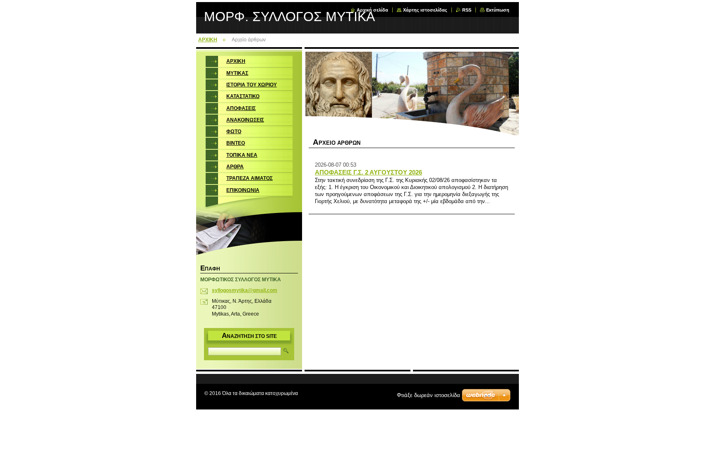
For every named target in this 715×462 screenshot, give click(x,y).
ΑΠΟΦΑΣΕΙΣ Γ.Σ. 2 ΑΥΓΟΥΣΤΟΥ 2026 (368, 172)
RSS (466, 9)
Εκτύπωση (497, 9)
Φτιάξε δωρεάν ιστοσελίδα (428, 395)
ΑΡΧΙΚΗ (207, 39)
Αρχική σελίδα (372, 9)
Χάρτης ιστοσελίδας (425, 9)
